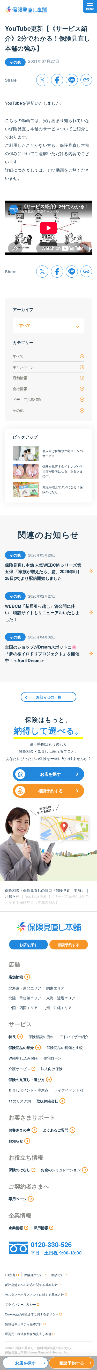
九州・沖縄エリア (57, 1007)
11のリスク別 (20, 1100)
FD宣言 (10, 1275)
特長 (12, 1036)
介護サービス (19, 1068)
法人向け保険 (52, 1068)
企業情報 (16, 1227)
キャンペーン (23, 366)
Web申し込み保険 (23, 1058)
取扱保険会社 (47, 1100)
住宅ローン (52, 1058)
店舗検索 (16, 976)
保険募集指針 (33, 1275)
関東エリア (55, 988)
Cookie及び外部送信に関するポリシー (31, 1314)
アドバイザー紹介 (73, 1036)
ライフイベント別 (68, 1090)
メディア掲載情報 (27, 399)
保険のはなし (19, 1169)
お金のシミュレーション (61, 1169)
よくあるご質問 (55, 1129)
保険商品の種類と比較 (65, 1047)
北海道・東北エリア (25, 988)
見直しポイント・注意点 (28, 1090)
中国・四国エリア (23, 1007)
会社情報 (20, 388)
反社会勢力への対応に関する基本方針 (31, 1284)
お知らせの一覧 (48, 696)
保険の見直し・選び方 (27, 1079)
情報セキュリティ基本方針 (23, 1324)
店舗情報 (20, 377)
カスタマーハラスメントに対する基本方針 (34, 1294)
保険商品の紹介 (21, 1047)
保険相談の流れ (41, 1036)
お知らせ (12, 896)
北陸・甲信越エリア (25, 997)
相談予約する (50, 791)
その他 (18, 410)
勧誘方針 (57, 1275)
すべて (18, 356)
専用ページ (18, 1198)
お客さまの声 (19, 1129)
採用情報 (41, 1227)
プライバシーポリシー (20, 1304)
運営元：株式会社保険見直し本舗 (28, 1333)
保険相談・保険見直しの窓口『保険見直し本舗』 (45, 890)
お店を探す (50, 774)
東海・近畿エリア (60, 997)
